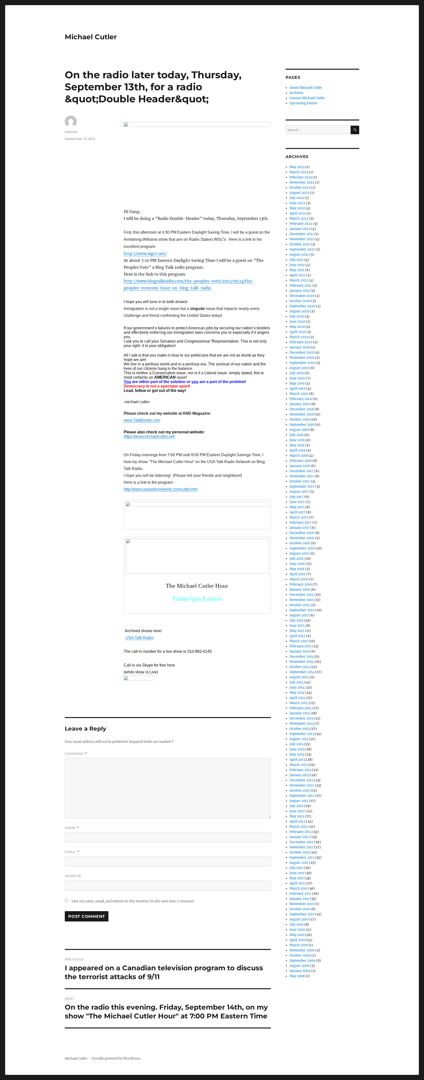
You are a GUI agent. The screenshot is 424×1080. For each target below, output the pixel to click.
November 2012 (302, 785)
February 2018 (301, 461)
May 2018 (297, 445)
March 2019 (299, 394)
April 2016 (297, 574)
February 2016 (301, 584)
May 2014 (297, 693)
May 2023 (297, 167)
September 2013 (302, 734)
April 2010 (297, 940)
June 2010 (297, 930)
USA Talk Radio (139, 638)
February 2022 (301, 224)
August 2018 (299, 430)
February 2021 (301, 285)
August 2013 (299, 739)
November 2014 (302, 662)
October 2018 (300, 419)
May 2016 (297, 569)
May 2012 (297, 816)
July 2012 (297, 806)
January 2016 (300, 589)
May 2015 (297, 631)
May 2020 (297, 327)
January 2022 (300, 229)
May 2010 (297, 935)
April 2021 (297, 275)
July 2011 (296, 868)
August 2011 (299, 863)
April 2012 (297, 821)
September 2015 (302, 610)
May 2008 (297, 976)
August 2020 (299, 311)
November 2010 (302, 904)
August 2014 (299, 677)
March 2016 (299, 579)
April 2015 (297, 636)
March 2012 (299, 827)
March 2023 (299, 172)
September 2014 (302, 672)
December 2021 (302, 234)
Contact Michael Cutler (307, 98)
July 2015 (297, 620)
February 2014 (301, 708)
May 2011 (297, 878)
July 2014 (297, 682)
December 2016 (302, 533)
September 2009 (302, 961)
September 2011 (302, 857)
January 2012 (300, 837)
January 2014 (300, 713)
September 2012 (302, 796)
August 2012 (299, 801)
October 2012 (300, 790)
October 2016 (300, 543)
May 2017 (297, 507)
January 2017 (300, 528)
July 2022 (297, 198)
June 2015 (297, 626)
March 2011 (298, 888)
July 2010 (297, 924)
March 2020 (299, 337)
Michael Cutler (91, 37)
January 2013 (299, 775)
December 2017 (302, 471)
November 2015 (302, 600)
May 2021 (297, 270)
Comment (76, 754)
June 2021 (297, 265)
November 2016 (302, 538)
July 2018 (297, 435)
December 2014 (302, 656)
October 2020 (300, 301)
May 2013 (297, 754)
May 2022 (297, 208)
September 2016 (302, 548)
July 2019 (297, 373)
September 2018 (302, 425)
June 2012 (297, 811)
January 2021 (300, 291)
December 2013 (301, 718)
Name (72, 828)
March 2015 (299, 641)
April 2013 (297, 760)
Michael (71, 132)
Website (73, 876)
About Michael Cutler (306, 88)
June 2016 (297, 564)
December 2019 (302, 352)
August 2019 (299, 368)
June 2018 (297, 440)
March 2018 (299, 455)
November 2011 (301, 847)
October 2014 (300, 667)
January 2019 (300, 404)
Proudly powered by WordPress (116, 1058)
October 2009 (300, 955)
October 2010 (300, 909)
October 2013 (300, 729)
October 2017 (300, 481)
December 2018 (302, 409)
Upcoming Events (303, 103)
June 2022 (297, 203)
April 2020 (298, 332)
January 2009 (300, 971)
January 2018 (300, 466)
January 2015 (300, 651)
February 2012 (301, 832)
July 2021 (297, 260)
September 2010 (302, 914)
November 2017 (302, 476)
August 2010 (299, 919)
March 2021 (299, 280)
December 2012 (302, 780)
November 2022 (302, 182)
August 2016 (299, 553)
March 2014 (299, 703)
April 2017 (297, 512)
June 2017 (297, 502)
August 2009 (299, 966)
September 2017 (302, 486)
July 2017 (297, 497)
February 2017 (301, 522)
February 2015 (301, 646)
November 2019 (302, 358)
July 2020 (297, 316)
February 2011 (300, 894)
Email (72, 852)
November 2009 (302, 950)
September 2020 (302, 306)
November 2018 (302, 414)
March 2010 (299, 945)
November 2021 (302, 239)
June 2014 (297, 687)
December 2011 (301, 842)
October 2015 (300, 605)
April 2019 (297, 389)
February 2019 (301, 399)
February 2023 (301, 177)
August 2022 (299, 193)
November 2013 (302, 723)
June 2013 (297, 749)
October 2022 (300, 188)
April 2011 (297, 883)
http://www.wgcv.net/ (145, 253)
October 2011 (299, 852)
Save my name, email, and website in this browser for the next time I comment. (133, 901)
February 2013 (300, 770)
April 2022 (298, 213)
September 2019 (302, 363)
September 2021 (302, 249)
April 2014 (297, 698)
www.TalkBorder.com (142, 420)
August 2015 (299, 615)
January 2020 (300, 347)
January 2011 (299, 899)
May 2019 (297, 383)
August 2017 (299, 492)
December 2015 (302, 595)
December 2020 (302, 296)
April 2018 (297, 450)
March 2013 (299, 765)
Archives (296, 93)
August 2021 (299, 255)
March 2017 (299, 517)
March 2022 (299, 218)
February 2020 (301, 342)
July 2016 (297, 559)
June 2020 (297, 322)
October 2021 (300, 244)
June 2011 (297, 873)
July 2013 (296, 744)
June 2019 (297, 378)
